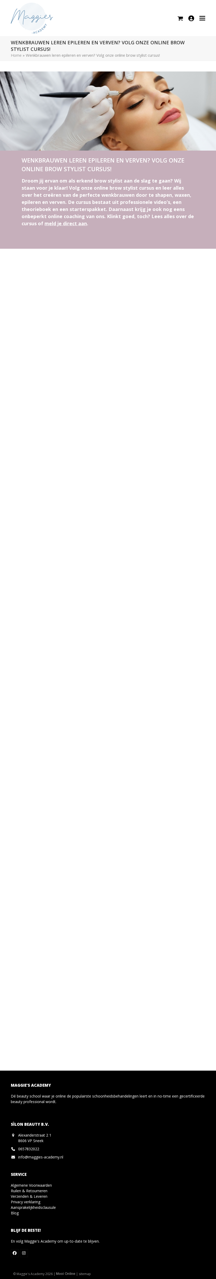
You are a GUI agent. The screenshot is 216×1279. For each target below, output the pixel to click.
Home (16, 55)
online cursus (116, 679)
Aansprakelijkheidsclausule (33, 1207)
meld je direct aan (66, 223)
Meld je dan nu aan (133, 754)
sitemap (85, 1274)
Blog (15, 1212)
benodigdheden (62, 488)
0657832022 (28, 1148)
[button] (202, 18)
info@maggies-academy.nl (40, 1157)
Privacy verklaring (25, 1201)
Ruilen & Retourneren (29, 1190)
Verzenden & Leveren (29, 1196)
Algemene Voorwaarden (31, 1185)
